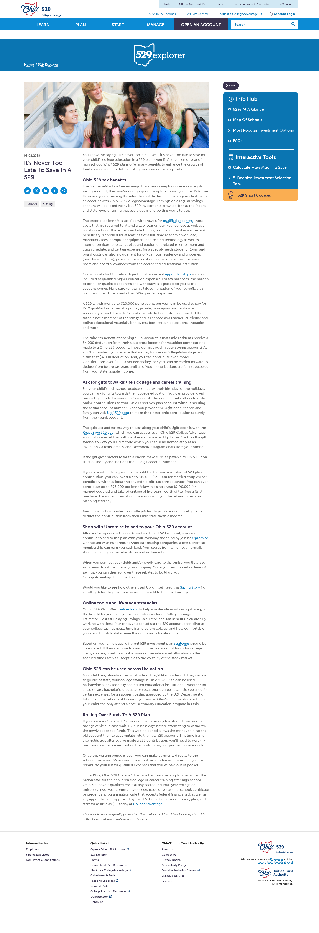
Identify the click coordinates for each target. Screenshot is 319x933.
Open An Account (201, 24)
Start (118, 24)
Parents (31, 204)
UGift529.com (99, 896)
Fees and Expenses (102, 880)
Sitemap (167, 881)
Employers (33, 849)
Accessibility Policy (174, 865)
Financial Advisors (37, 854)
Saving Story (190, 587)
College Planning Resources (108, 891)
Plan (80, 24)
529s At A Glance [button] (248, 109)
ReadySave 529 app (98, 432)
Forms (219, 4)
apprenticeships (178, 274)
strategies (182, 643)
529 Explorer (287, 4)
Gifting (48, 204)
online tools (128, 609)
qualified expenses (178, 221)
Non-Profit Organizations (43, 859)
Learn (42, 24)
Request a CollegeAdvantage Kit (240, 14)
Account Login (284, 14)
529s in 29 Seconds (162, 14)
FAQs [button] (237, 140)
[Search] (293, 24)
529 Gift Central (197, 14)
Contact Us (169, 854)
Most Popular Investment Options (263, 130)
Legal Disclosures (173, 875)
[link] (27, 190)
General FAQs (99, 886)
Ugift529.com (118, 413)
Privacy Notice (171, 859)
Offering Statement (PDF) (193, 4)
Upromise (200, 538)
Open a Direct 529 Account (108, 849)
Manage (155, 24)
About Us (168, 849)
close (232, 85)
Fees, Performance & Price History (251, 4)
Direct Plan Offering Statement (275, 862)
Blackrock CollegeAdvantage (109, 870)
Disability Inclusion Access (179, 870)
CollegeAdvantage (147, 804)
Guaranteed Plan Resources (108, 865)
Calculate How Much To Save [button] (260, 167)
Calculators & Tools (102, 875)
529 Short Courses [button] (254, 195)
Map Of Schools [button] (247, 119)
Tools (167, 4)
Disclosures (276, 859)
